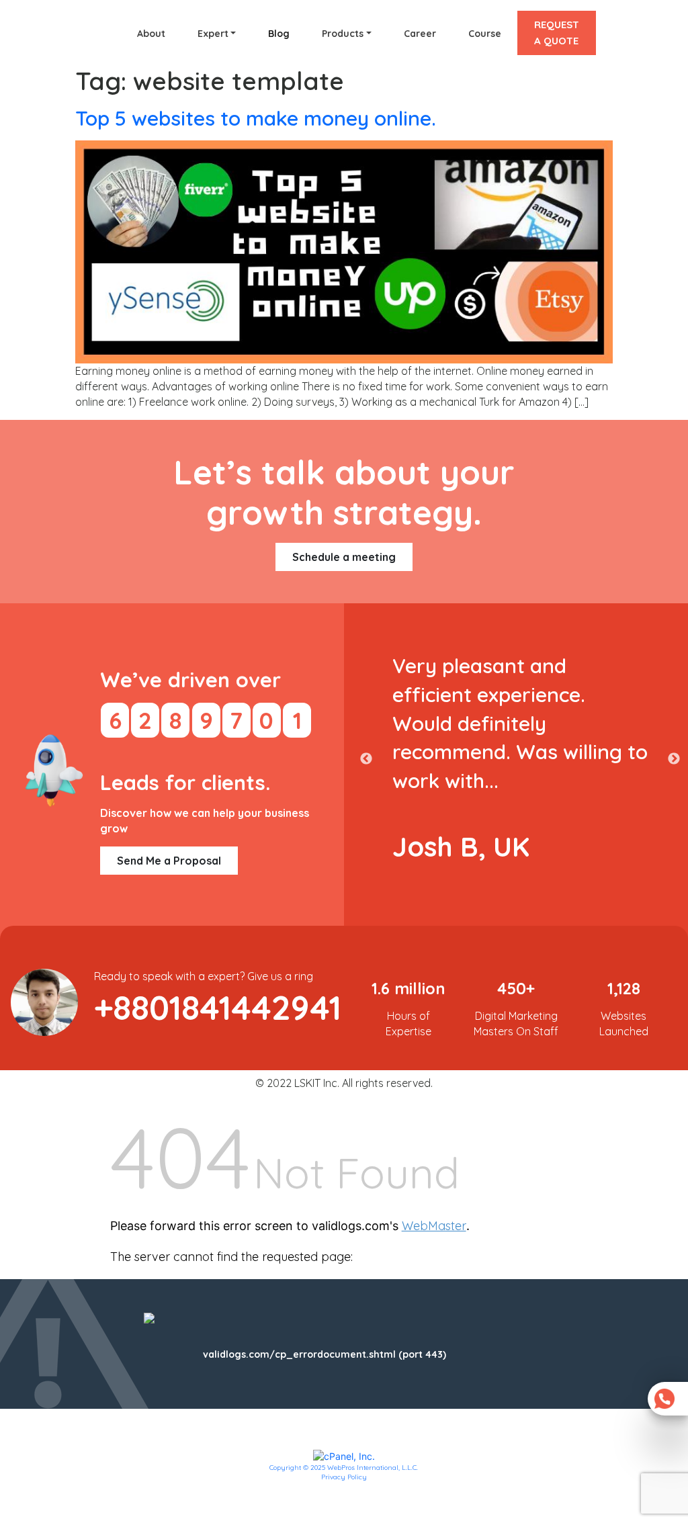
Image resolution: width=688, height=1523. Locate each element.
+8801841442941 (217, 1007)
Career (420, 34)
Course (484, 34)
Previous (366, 759)
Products (342, 34)
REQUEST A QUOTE (556, 32)
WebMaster (434, 1225)
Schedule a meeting (344, 557)
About (151, 34)
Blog (279, 34)
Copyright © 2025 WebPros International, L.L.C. (343, 1467)
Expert (213, 34)
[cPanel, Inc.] (344, 1456)
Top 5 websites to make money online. (255, 118)
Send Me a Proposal (169, 860)
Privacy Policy (344, 1477)
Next (674, 759)
